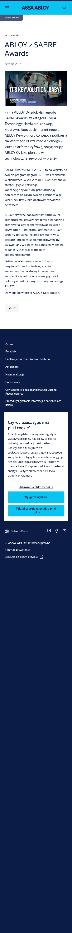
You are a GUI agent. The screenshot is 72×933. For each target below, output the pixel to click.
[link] (9, 344)
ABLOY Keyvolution (46, 292)
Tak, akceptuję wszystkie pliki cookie (36, 510)
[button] (12, 17)
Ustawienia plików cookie (36, 487)
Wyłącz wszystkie (35, 497)
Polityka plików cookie (31, 471)
